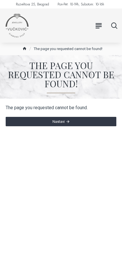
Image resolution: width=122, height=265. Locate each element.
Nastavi (58, 121)
